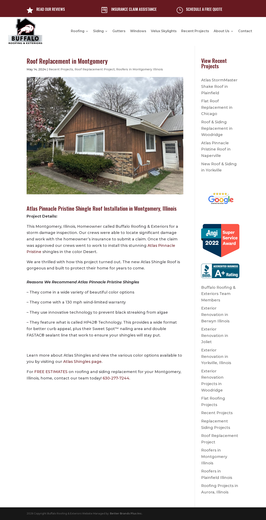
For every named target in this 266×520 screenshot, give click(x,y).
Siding (98, 31)
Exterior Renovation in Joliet (214, 335)
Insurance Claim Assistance (134, 9)
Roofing (77, 31)
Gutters (119, 31)
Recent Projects (195, 31)
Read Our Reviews (50, 9)
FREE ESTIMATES (51, 372)
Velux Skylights (164, 31)
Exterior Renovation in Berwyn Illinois (215, 314)
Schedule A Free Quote (204, 9)
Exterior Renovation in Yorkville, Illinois (216, 356)
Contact (245, 31)
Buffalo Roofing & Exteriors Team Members (218, 293)
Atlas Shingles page (82, 361)
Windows (138, 31)
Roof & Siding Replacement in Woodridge (217, 128)
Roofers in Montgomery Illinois (139, 69)
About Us (221, 31)
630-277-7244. (116, 378)
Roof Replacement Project (95, 69)
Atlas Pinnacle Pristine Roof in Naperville (216, 149)
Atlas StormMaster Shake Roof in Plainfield (219, 86)
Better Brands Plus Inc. (126, 513)
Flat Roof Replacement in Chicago (217, 107)
